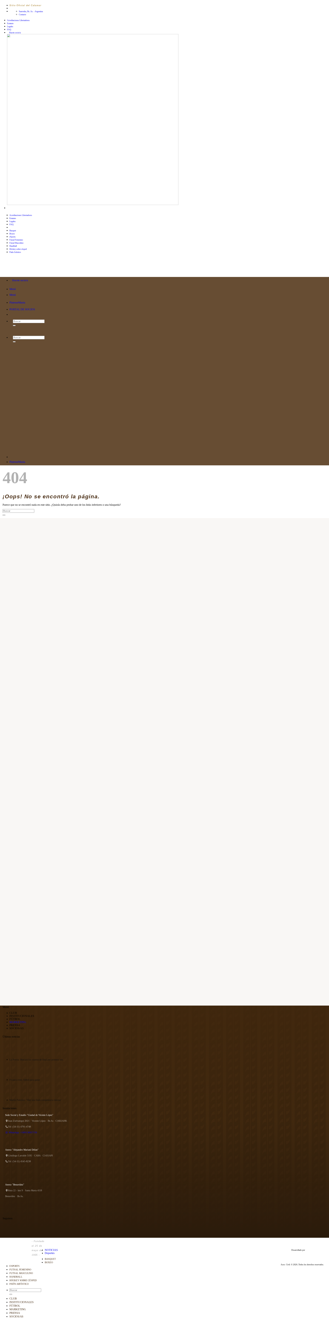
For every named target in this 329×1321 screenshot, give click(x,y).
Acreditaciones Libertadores (18, 20)
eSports (12, 237)
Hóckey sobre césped (23, 1280)
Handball (13, 246)
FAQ (9, 29)
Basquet (12, 230)
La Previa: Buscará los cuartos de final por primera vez (36, 1059)
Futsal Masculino (16, 243)
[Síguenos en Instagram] (12, 208)
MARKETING (17, 1022)
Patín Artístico (19, 1284)
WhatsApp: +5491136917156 (22, 1132)
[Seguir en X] (18, 208)
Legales (10, 26)
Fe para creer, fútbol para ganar (24, 1080)
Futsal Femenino (16, 240)
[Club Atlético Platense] (16, 270)
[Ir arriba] (46, 1242)
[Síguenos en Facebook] (8, 208)
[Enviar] (4, 515)
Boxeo (12, 234)
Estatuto (10, 23)
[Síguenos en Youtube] (21, 208)
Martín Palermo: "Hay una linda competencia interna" (35, 1100)
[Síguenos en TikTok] (15, 208)
